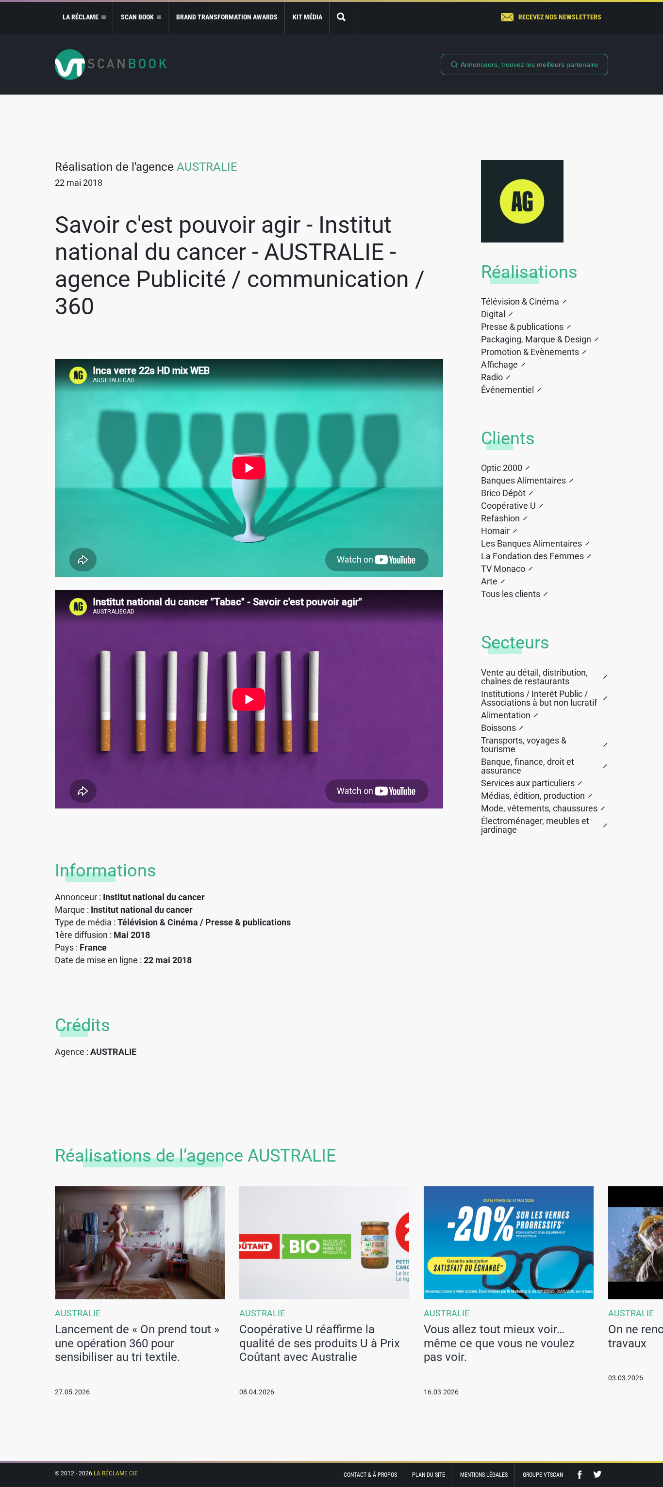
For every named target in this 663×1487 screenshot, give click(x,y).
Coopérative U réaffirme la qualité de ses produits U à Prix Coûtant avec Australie (319, 1343)
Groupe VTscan (543, 1474)
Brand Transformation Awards (227, 17)
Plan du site (428, 1474)
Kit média (307, 17)
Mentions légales (484, 1474)
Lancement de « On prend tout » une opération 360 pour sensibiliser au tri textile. (137, 1343)
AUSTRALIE (207, 167)
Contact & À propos (370, 1474)
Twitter (597, 1475)
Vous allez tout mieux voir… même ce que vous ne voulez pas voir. (499, 1343)
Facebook (582, 1475)
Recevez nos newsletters (559, 17)
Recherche (342, 17)
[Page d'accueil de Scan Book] (110, 64)
